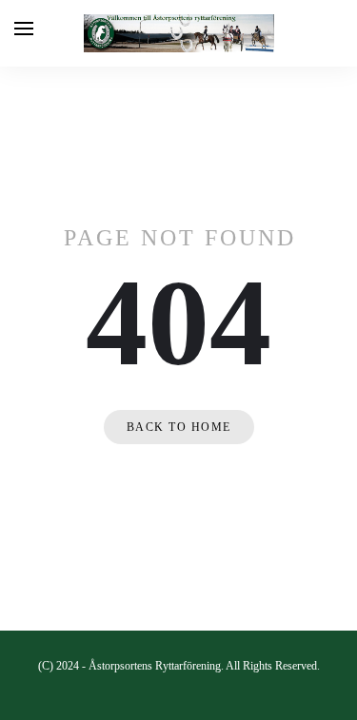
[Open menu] (23, 28)
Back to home (179, 427)
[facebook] (179, 697)
